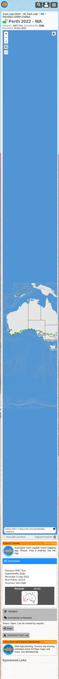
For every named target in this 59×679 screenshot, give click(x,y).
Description (14, 561)
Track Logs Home (11, 14)
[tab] (29, 561)
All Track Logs (30, 14)
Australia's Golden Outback (16, 16)
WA (42, 14)
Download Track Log (17, 635)
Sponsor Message (50, 543)
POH (41, 25)
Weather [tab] (13, 611)
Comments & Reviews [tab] (20, 617)
